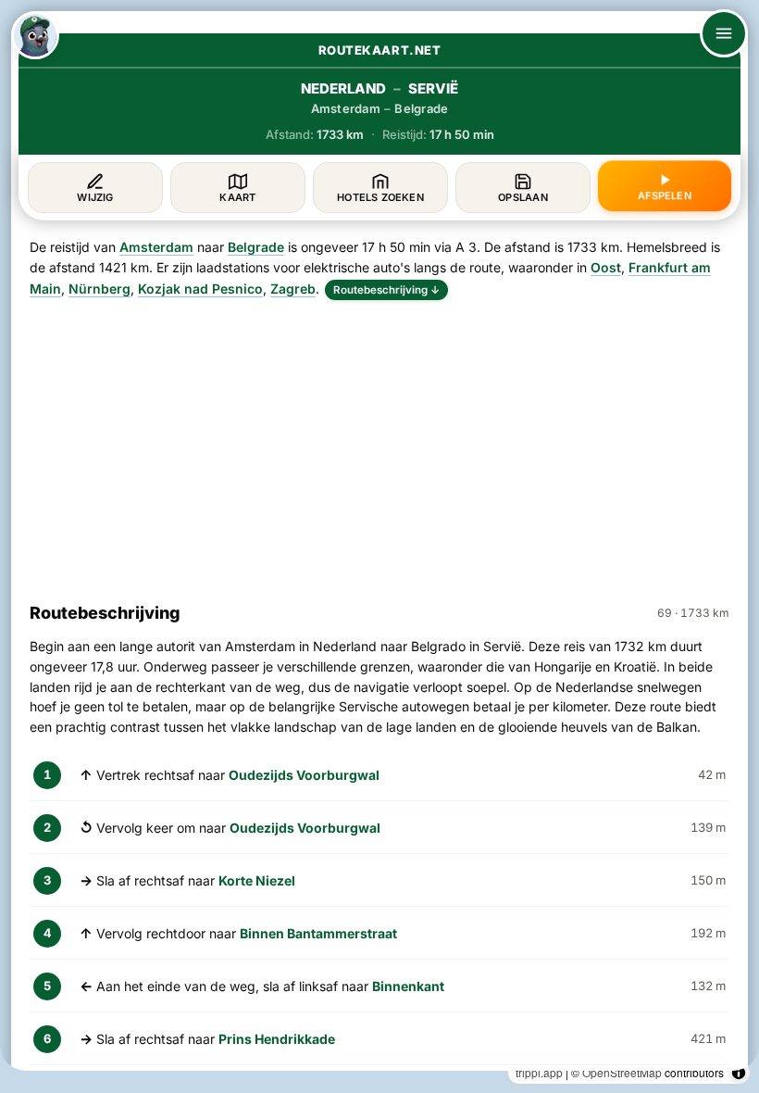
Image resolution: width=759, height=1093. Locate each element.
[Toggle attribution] (739, 1073)
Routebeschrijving (386, 289)
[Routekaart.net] (35, 35)
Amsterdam (156, 247)
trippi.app (539, 1072)
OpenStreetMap (622, 1072)
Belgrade (256, 247)
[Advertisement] (379, 442)
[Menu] (724, 33)
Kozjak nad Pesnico (200, 288)
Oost (606, 267)
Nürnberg (99, 288)
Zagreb (293, 288)
